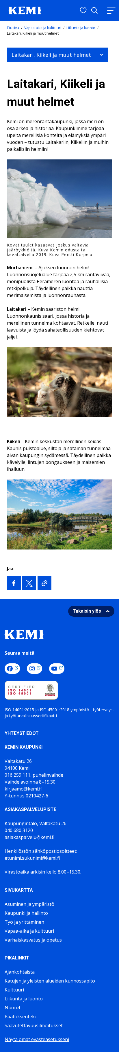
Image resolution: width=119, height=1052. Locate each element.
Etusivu (13, 27)
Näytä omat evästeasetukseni (37, 1039)
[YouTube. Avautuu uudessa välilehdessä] (56, 668)
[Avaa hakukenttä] (94, 10)
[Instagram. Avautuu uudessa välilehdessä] (34, 668)
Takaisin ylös (87, 611)
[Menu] (111, 10)
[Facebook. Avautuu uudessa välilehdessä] (12, 668)
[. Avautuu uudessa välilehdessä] (14, 583)
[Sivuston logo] (24, 10)
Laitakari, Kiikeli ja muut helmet (51, 54)
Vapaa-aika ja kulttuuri (42, 27)
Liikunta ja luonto (80, 27)
